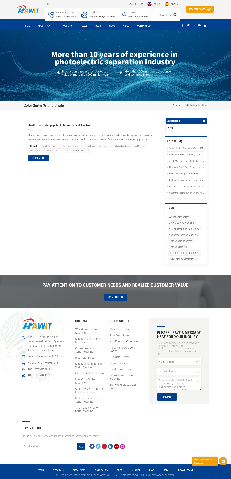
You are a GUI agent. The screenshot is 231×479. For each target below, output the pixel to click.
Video (126, 26)
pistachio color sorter (180, 240)
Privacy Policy (185, 469)
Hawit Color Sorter (49, 146)
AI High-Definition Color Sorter (184, 229)
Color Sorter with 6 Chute (78, 150)
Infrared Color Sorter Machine (121, 377)
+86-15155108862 (39, 375)
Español (174, 4)
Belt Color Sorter (119, 357)
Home (27, 26)
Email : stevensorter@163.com (46, 356)
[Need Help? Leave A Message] (223, 461)
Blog (140, 4)
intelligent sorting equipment (184, 252)
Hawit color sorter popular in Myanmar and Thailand (59, 125)
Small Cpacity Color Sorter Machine (87, 409)
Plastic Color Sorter (121, 369)
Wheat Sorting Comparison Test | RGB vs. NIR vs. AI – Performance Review (187, 148)
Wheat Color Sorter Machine (86, 331)
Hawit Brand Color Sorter (90, 373)
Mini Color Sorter (120, 329)
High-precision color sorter (97, 146)
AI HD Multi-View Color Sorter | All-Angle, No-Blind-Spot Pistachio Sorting (187, 161)
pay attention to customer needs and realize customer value (115, 285)
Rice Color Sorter (85, 357)
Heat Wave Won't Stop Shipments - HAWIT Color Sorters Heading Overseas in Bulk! (187, 167)
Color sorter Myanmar (71, 146)
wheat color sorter (179, 217)
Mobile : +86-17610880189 (44, 362)
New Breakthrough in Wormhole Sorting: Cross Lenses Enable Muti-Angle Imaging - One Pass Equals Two (187, 173)
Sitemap (135, 469)
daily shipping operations (182, 259)
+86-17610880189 (66, 16)
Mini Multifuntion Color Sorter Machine (89, 365)
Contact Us (144, 26)
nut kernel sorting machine (183, 235)
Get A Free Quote (197, 9)
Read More (38, 158)
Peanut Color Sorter (121, 363)
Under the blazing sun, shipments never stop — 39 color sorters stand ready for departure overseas (187, 193)
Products (66, 26)
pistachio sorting (178, 247)
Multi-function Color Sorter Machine (87, 400)
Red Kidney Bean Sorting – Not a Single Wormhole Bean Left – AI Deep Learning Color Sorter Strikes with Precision (187, 180)
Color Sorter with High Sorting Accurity (46, 150)
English (156, 4)
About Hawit (45, 26)
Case (84, 26)
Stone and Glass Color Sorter (123, 386)
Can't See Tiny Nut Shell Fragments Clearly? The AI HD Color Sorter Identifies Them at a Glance (187, 154)
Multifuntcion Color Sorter (125, 341)
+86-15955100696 (138, 16)
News (130, 4)
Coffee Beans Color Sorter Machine (86, 350)
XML (166, 469)
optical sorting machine (181, 222)
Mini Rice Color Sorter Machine (88, 340)
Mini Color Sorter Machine (85, 381)
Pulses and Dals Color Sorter (123, 349)
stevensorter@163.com (102, 16)
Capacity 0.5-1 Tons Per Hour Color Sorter (89, 390)
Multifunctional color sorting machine (128, 146)
